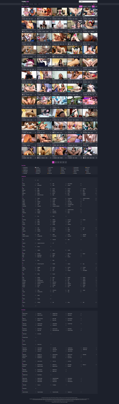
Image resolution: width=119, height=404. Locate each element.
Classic (44, 198)
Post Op (74, 267)
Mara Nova (29, 366)
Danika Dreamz (29, 330)
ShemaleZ (39, 31)
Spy (74, 280)
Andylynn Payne (59, 313)
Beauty (44, 193)
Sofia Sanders (74, 378)
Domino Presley (74, 330)
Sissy (44, 286)
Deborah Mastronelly (59, 330)
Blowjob (74, 191)
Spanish (74, 277)
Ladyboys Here (25, 170)
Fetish (44, 219)
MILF (59, 256)
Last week (89, 6)
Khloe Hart (59, 356)
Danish (29, 211)
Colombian (44, 206)
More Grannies (88, 173)
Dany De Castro (59, 328)
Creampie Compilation (59, 206)
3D (44, 180)
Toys (74, 291)
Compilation (59, 198)
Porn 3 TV (62, 167)
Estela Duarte (29, 333)
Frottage (74, 221)
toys (31, 18)
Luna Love (59, 361)
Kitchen (44, 246)
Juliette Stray (90, 349)
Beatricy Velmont (44, 318)
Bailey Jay (29, 318)
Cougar (59, 201)
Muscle (90, 253)
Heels (44, 234)
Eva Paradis (44, 333)
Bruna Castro (74, 320)
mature (61, 31)
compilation (92, 31)
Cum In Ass (74, 201)
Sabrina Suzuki (29, 378)
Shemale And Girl (44, 280)
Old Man (59, 263)
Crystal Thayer (74, 323)
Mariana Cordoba (44, 366)
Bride (90, 190)
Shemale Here (25, 167)
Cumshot (74, 206)
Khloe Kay (59, 357)
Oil (29, 263)
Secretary (29, 282)
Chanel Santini (44, 325)
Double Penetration (74, 209)
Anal (44, 183)
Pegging (44, 267)
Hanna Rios (29, 344)
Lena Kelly (29, 361)
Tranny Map (25, 173)
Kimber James (74, 354)
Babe (29, 188)
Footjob (59, 224)
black (48, 69)
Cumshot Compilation (90, 198)
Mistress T (90, 364)
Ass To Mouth (74, 183)
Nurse (44, 260)
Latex (59, 250)
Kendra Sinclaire (59, 354)
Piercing (44, 270)
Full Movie (74, 224)
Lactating (29, 250)
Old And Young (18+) (44, 263)
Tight (74, 290)
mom (92, 132)
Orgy (90, 263)
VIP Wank (62, 170)
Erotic (59, 216)
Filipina (44, 221)
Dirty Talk (44, 211)
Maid (29, 255)
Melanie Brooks (59, 366)
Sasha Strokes (44, 381)
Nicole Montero (44, 369)
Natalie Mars (29, 369)
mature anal (74, 107)
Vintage (44, 298)
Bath (29, 191)
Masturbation (44, 255)
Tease (44, 290)
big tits (47, 31)
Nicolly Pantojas (44, 371)
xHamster (85, 44)
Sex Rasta (75, 173)
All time (81, 6)
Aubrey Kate (74, 315)
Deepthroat (29, 212)
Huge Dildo (90, 234)
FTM (93, 94)
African (29, 183)
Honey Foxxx (44, 344)
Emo (44, 216)
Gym (90, 229)
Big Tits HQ (88, 167)
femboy (92, 56)
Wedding (44, 302)
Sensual (29, 286)
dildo (29, 18)
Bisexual (74, 188)
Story (74, 286)
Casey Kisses (29, 325)
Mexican (59, 253)
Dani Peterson (29, 328)
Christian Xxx (59, 325)
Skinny (59, 277)
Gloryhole (59, 229)
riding (33, 69)
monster (78, 69)
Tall (29, 290)
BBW (90, 94)
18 (94, 107)
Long (96, 6)
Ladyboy (44, 250)
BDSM (44, 190)
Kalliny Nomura (29, 356)
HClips (24, 31)
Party (29, 270)
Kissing (29, 246)
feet (73, 132)
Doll (59, 209)
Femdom (29, 224)
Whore (74, 302)
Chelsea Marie (59, 323)
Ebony (29, 216)
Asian (59, 185)
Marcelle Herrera (44, 364)
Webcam (29, 302)
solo (30, 69)
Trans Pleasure (38, 170)
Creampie (59, 204)
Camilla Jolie (29, 323)
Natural (29, 260)
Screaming (29, 280)
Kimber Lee (74, 356)
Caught (29, 201)
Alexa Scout (44, 313)
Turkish (90, 290)
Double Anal (59, 212)
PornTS (87, 170)
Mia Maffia (74, 366)
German (44, 229)
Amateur (29, 185)
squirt (61, 132)
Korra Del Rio (74, 357)
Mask (29, 256)
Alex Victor (29, 315)
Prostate (90, 267)
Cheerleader (29, 206)
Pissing (59, 267)
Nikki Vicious (59, 371)
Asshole (74, 185)
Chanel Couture (44, 323)
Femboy (29, 222)
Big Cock (59, 191)
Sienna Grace (59, 381)
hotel (31, 107)
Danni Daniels (44, 328)
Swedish (90, 283)
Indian (29, 239)
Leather (74, 250)
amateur (27, 31)
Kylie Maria (90, 354)
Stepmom (74, 283)
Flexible (59, 222)
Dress (74, 211)
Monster (74, 256)
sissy (42, 18)
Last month (85, 6)
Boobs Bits (37, 167)
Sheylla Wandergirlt (59, 378)
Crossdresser (74, 198)
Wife (90, 302)
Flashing (59, 219)
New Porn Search (76, 170)
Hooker (74, 234)
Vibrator (29, 298)
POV (77, 56)
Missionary (74, 253)
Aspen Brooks (74, 313)
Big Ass (59, 188)
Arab (59, 183)
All (93, 6)
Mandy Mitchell (29, 364)
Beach (44, 191)
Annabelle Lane (59, 315)
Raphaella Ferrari (29, 374)
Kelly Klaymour (44, 356)
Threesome (59, 290)
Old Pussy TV (63, 173)
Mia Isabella (74, 364)
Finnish (44, 222)
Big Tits (59, 193)
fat (88, 94)
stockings (59, 18)
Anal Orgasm (44, 185)
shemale (31, 31)
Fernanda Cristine (29, 337)
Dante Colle (44, 330)
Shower (44, 285)
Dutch (74, 212)
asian (93, 18)
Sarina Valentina (29, 381)
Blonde (74, 190)
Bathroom (29, 193)
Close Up (44, 201)
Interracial (59, 239)
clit (27, 132)
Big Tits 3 (50, 170)
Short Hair (44, 283)
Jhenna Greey (59, 349)
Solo (59, 286)
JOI (59, 243)
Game (29, 229)
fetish (27, 18)
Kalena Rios (29, 354)
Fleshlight (59, 221)
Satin (29, 277)
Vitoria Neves (29, 388)
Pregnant (74, 270)
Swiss (90, 286)
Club (44, 204)
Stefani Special (74, 381)
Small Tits (59, 283)
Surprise (90, 280)
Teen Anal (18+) (44, 291)
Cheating (29, 204)
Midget (59, 255)
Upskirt (44, 295)
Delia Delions (74, 328)
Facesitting (29, 219)
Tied (59, 291)
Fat (29, 221)
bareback (28, 107)
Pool (59, 270)
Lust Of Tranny (51, 167)
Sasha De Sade (44, 378)
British (90, 191)
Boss (74, 193)
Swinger (90, 285)
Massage (44, 253)
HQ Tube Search (76, 167)
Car (29, 198)
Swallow (90, 282)
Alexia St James (44, 315)
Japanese (29, 243)
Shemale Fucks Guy (44, 282)
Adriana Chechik (29, 313)
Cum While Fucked (74, 204)
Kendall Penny (44, 357)
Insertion (44, 239)
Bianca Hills (59, 318)
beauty (76, 18)
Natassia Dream (29, 371)
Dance (29, 209)
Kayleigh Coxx (44, 354)
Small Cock (59, 282)
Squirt (74, 282)
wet (74, 31)
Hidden (59, 234)
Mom (74, 255)
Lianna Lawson (44, 361)
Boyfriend (90, 188)
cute (73, 18)
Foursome (74, 219)
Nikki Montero (59, 369)
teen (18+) (31, 56)
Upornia (24, 107)
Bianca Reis (59, 320)
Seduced (29, 283)
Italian (74, 239)
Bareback (29, 190)
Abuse (66, 402)
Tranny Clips (38, 173)
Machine (29, 253)
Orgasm (74, 263)
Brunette (90, 193)
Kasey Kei (29, 357)
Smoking (59, 285)
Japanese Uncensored (44, 243)
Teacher (29, 291)
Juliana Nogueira (74, 349)
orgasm (45, 18)
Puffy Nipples (90, 270)
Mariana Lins (59, 364)
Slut (59, 280)
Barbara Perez (29, 320)
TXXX (70, 31)
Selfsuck (29, 285)
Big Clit (59, 190)
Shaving (44, 277)
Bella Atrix (44, 320)
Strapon (90, 277)
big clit (30, 132)
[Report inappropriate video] (35, 19)
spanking (28, 145)
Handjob (29, 234)
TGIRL (25, 1)
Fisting (44, 224)
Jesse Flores (44, 349)
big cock (74, 94)
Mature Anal (44, 256)
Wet (59, 302)
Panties (29, 267)
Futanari (90, 219)
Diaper (44, 209)
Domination (59, 211)
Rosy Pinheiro (44, 374)
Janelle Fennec (29, 349)
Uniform (29, 295)
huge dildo (61, 56)
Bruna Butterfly (74, 318)
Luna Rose (74, 361)
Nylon (59, 260)
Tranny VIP (50, 173)
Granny (74, 229)
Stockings (74, 285)
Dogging (44, 212)
